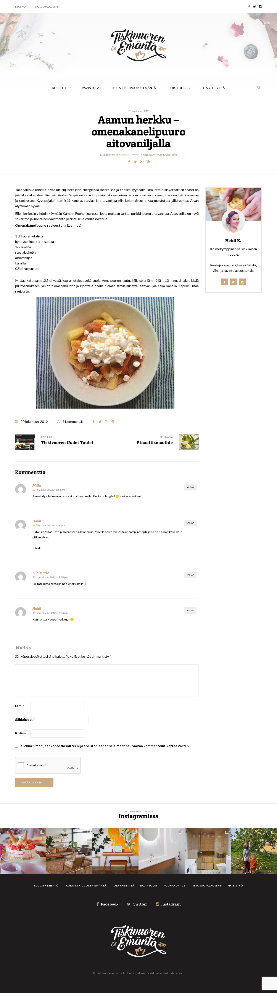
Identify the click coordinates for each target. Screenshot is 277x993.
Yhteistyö (235, 885)
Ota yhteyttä (213, 88)
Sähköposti (25, 719)
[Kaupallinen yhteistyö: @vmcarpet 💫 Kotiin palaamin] (69, 851)
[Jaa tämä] (129, 161)
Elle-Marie (40, 573)
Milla (36, 485)
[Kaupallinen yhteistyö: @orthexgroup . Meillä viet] (23, 851)
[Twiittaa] (135, 161)
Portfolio (177, 88)
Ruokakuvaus (174, 885)
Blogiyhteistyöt (47, 885)
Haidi (36, 521)
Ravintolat (91, 88)
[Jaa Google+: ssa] (141, 161)
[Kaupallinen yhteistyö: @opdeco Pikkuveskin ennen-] (161, 851)
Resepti (172, 154)
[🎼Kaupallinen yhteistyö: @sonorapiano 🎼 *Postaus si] (115, 851)
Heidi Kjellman (120, 154)
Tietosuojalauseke (45, 6)
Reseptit (59, 88)
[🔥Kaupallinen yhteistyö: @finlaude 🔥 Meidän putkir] (208, 851)
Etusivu (20, 6)
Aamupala (159, 154)
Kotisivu (22, 733)
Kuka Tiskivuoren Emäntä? (134, 88)
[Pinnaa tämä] (148, 161)
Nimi (19, 706)
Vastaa (190, 487)
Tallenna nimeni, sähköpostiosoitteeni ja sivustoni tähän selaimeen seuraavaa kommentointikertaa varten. (104, 746)
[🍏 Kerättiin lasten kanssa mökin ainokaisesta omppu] (254, 851)
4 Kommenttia (73, 421)
